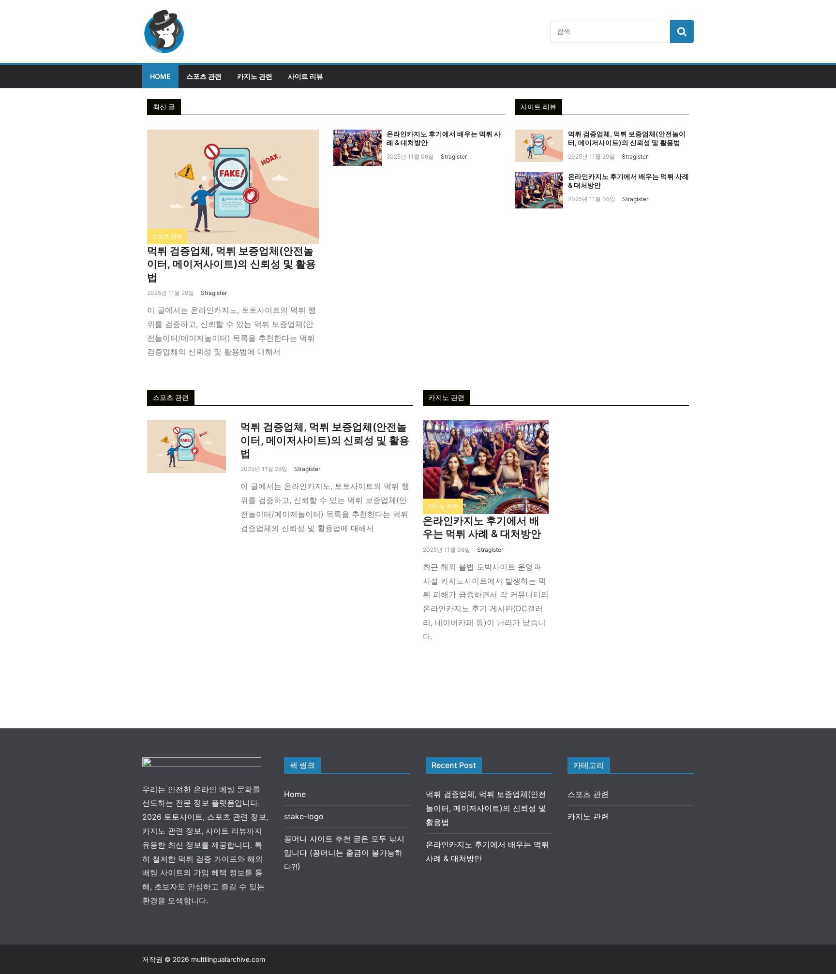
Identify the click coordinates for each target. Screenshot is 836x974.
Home (160, 76)
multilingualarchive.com (228, 959)
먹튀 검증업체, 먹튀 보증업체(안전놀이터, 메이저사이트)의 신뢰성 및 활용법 (231, 264)
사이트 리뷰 (305, 76)
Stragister (214, 292)
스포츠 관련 (204, 76)
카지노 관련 (254, 76)
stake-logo (304, 816)
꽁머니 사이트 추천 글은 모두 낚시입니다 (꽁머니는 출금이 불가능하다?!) (344, 852)
